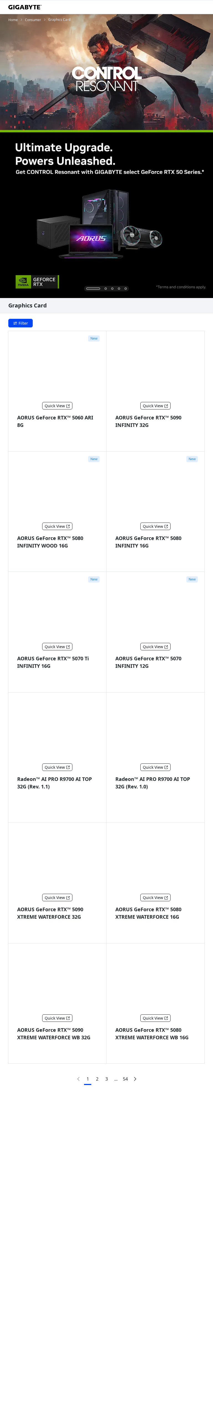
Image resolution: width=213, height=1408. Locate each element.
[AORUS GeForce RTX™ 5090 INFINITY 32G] (155, 367)
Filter (23, 323)
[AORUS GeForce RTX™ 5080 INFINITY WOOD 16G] (57, 488)
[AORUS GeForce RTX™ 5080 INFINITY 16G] (155, 488)
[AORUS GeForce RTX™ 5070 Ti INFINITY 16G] (57, 608)
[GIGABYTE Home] (25, 7)
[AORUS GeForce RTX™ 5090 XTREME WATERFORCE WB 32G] (57, 980)
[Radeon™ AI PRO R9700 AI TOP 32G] (57, 729)
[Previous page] (78, 1079)
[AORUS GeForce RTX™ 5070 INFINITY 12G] (155, 608)
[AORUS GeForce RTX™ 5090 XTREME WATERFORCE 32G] (57, 859)
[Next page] (134, 1079)
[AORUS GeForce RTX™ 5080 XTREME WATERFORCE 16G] (155, 859)
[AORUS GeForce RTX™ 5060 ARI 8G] (57, 367)
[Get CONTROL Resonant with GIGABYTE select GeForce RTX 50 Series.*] (106, 156)
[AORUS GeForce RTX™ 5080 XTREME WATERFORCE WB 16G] (155, 980)
